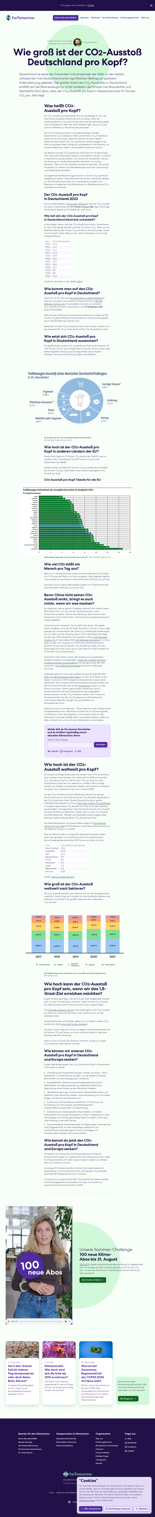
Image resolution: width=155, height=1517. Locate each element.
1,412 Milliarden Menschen (87, 640)
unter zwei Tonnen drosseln (73, 1024)
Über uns (145, 17)
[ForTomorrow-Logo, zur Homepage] (20, 17)
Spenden (84, 17)
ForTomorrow (84, 685)
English (91, 5)
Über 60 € (84, 1264)
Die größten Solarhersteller (67, 665)
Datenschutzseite (87, 1500)
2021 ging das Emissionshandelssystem (62, 677)
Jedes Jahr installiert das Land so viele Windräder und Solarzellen (75, 661)
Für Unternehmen (110, 17)
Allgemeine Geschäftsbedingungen (69, 1493)
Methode (95, 17)
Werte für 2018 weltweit (62, 877)
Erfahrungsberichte (130, 17)
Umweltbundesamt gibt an (60, 1010)
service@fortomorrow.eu (72, 1480)
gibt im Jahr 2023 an (76, 203)
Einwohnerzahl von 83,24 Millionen (86, 298)
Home (51, 1493)
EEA (79, 281)
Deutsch (76, 1502)
